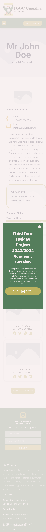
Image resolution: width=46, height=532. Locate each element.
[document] (23, 266)
